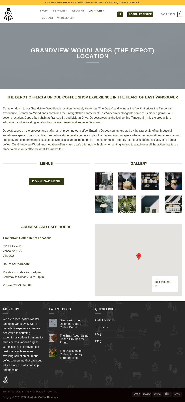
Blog (98, 341)
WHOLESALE (65, 18)
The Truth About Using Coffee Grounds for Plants (74, 339)
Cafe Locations (105, 320)
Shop (43, 10)
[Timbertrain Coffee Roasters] (19, 14)
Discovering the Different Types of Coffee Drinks (71, 324)
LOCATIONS (95, 10)
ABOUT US (78, 10)
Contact (53, 391)
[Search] (120, 14)
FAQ (98, 334)
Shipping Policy (13, 391)
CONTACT (47, 18)
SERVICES (59, 10)
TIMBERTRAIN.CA (129, 2)
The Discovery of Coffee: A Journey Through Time (71, 354)
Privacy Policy (35, 391)
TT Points (101, 327)
